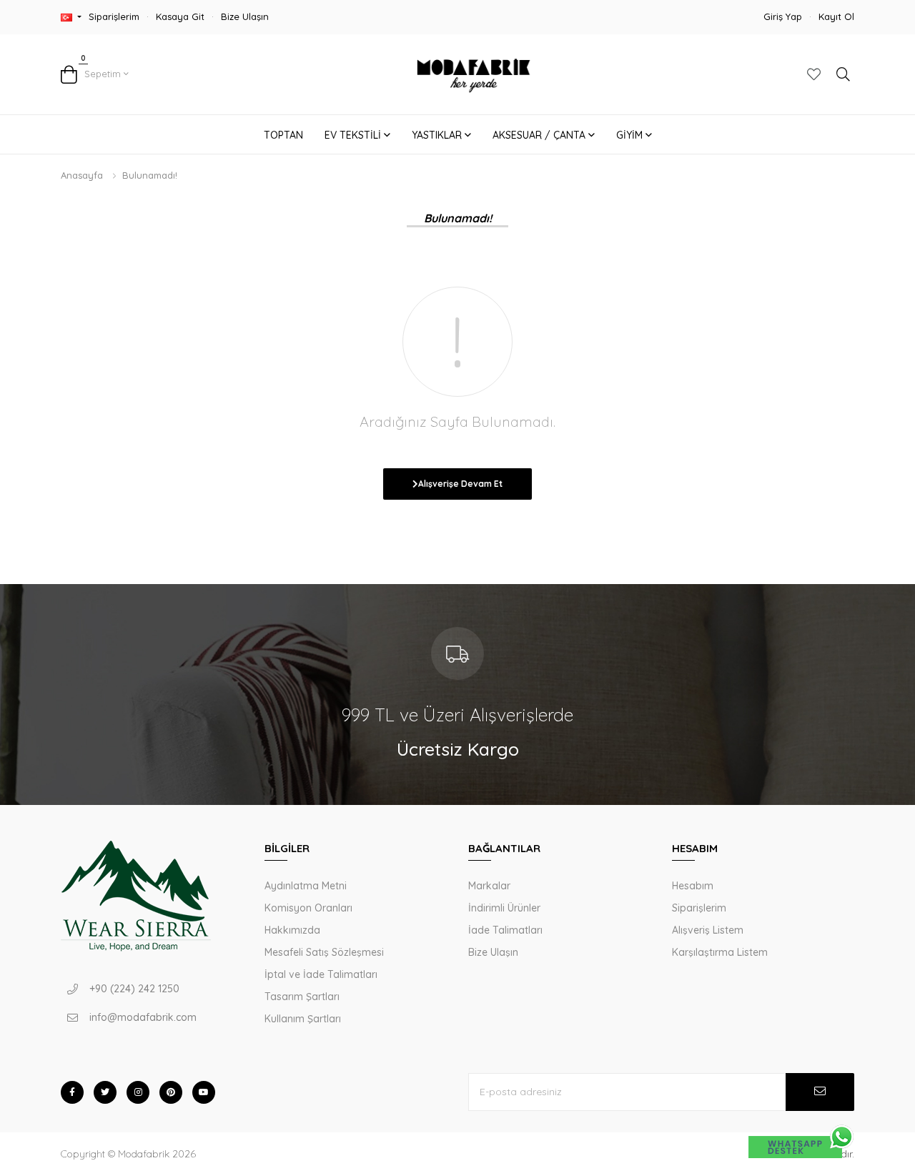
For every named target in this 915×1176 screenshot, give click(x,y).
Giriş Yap (782, 16)
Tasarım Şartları (302, 996)
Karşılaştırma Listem (720, 952)
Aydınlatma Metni (305, 885)
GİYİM (631, 135)
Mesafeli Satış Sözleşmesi (324, 952)
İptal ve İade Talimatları (320, 974)
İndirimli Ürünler (504, 907)
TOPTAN (283, 135)
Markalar (489, 885)
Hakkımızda (292, 930)
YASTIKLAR (438, 135)
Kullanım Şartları (302, 1018)
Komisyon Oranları (308, 907)
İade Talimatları (505, 930)
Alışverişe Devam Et (460, 483)
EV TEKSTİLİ (354, 135)
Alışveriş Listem (707, 930)
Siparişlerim (114, 16)
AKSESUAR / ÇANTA (540, 135)
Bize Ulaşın (245, 16)
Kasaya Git (180, 16)
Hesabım (692, 885)
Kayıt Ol (836, 16)
